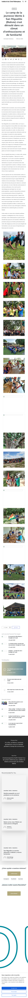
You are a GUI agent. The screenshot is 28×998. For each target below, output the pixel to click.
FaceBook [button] (13, 878)
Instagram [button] (6, 878)
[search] (23, 1)
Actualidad (6, 790)
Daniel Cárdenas (9, 38)
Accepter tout (14, 988)
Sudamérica (14, 790)
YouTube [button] (20, 878)
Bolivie (14, 8)
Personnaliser (14, 991)
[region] (14, 985)
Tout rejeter (14, 995)
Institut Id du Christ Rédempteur (11, 1)
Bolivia (10, 790)
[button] (25, 1)
